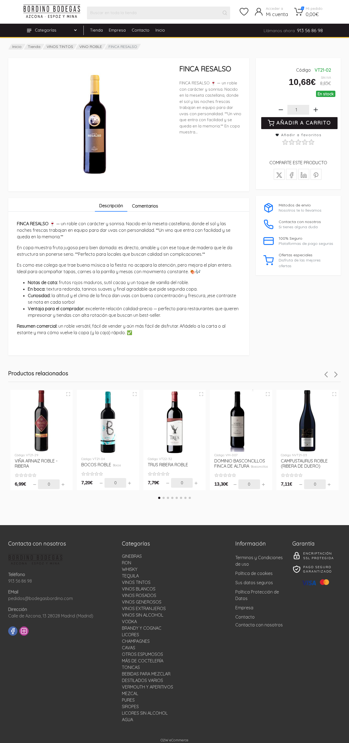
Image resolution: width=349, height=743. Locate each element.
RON (126, 562)
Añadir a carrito (303, 123)
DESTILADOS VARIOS (142, 680)
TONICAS (131, 667)
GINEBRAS (132, 556)
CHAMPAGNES (136, 641)
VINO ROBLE (90, 46)
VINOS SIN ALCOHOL (142, 615)
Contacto (140, 30)
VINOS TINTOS (60, 46)
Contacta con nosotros (259, 625)
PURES (128, 700)
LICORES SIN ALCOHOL (145, 713)
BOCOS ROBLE (101, 464)
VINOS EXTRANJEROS (144, 608)
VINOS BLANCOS (138, 589)
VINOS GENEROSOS (141, 602)
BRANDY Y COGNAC (141, 628)
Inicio (160, 30)
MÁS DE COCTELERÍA (142, 660)
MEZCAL (130, 693)
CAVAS (128, 647)
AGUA (127, 719)
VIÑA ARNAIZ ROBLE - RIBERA (36, 463)
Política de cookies (254, 573)
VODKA (129, 621)
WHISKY (129, 569)
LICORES (130, 634)
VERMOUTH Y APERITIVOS (147, 687)
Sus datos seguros (254, 582)
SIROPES (130, 706)
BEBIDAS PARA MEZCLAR (146, 674)
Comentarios (145, 206)
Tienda (96, 30)
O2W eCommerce (174, 740)
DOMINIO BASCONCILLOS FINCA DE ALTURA (241, 463)
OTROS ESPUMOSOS (142, 654)
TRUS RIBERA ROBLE (168, 464)
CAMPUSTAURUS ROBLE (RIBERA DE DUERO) (304, 463)
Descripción (111, 205)
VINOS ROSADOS (139, 595)
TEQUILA (130, 575)
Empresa (117, 30)
